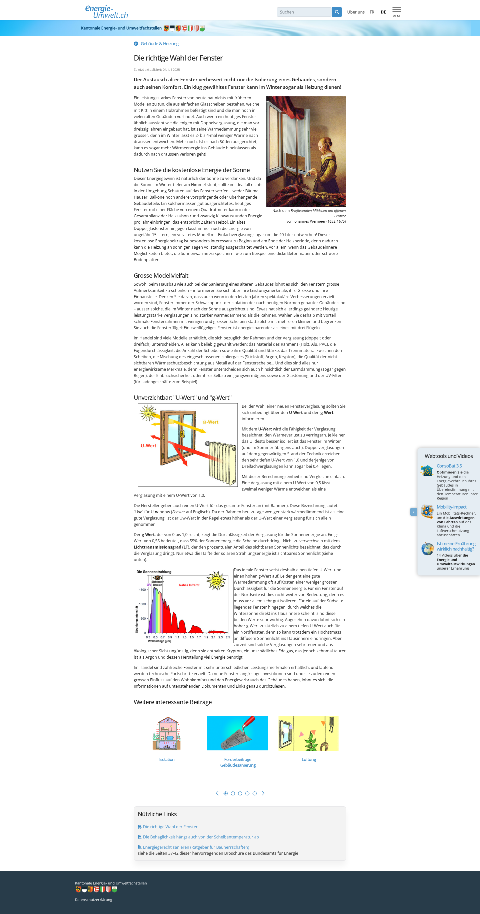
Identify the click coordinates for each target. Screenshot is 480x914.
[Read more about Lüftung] (308, 732)
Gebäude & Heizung (159, 44)
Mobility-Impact (451, 507)
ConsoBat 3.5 (449, 466)
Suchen (337, 12)
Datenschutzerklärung (93, 899)
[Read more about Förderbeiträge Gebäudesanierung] (237, 732)
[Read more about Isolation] (166, 732)
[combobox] (304, 12)
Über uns (356, 12)
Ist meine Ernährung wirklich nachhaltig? (456, 546)
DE (383, 12)
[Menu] (396, 12)
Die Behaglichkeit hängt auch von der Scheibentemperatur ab (201, 837)
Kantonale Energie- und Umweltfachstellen (122, 28)
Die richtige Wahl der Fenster (170, 826)
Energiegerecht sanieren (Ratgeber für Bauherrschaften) (196, 847)
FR (372, 12)
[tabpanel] (169, 746)
